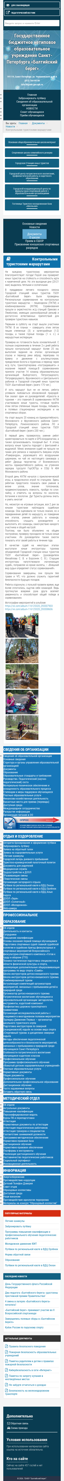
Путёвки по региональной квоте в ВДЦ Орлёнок (29, 888)
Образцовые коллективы (17, 1190)
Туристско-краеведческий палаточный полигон (29, 862)
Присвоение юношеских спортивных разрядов (37, 246)
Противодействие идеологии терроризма (26, 1199)
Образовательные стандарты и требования (27, 775)
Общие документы (13, 1075)
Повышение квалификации (18, 937)
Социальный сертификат (17, 1160)
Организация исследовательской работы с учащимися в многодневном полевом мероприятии (31, 1015)
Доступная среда (12, 805)
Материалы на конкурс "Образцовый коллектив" (30, 1203)
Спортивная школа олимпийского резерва (32, 152)
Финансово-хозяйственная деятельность (25, 798)
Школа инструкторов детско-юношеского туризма (31, 973)
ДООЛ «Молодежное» (15, 905)
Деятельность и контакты (17, 931)
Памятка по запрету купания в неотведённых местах (24, 1377)
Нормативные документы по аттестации (25, 1124)
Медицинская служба (15, 869)
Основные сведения (14, 759)
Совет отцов (10, 1186)
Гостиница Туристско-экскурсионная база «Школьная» (32, 204)
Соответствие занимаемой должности (24, 1134)
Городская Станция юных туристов (32, 163)
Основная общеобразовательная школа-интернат (32, 142)
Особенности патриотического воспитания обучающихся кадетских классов (27, 1054)
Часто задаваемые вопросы (19, 1088)
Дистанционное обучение (17, 1085)
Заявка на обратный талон (18, 849)
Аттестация (9, 1121)
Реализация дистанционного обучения (24, 1154)
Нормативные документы (17, 1072)
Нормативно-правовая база (18, 1140)
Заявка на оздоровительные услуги (23, 852)
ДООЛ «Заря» (10, 898)
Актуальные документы (16, 1108)
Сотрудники (9, 934)
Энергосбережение (13, 1176)
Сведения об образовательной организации (34, 103)
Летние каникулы (14, 856)
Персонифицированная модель (20, 1114)
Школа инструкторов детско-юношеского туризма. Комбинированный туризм (31, 979)
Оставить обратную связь (17, 1091)
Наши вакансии (11, 1196)
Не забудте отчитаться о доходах (27, 1384)
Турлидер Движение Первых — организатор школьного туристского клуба (27, 1021)
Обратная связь (19, 1423)
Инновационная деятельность (20, 1163)
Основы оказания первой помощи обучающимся (30, 941)
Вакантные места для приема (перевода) (26, 801)
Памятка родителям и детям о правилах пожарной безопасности (29, 1363)
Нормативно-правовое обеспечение (23, 1147)
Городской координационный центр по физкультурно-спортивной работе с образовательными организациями (32, 191)
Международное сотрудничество (21, 808)
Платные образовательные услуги (22, 795)
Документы (9, 769)
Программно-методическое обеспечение (25, 1137)
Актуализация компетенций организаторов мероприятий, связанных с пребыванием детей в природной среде (30, 987)
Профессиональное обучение (19, 1059)
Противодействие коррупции (19, 1180)
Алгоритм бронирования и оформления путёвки (29, 842)
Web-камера (10, 908)
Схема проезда (19, 1428)
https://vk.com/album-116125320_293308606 (29, 609)
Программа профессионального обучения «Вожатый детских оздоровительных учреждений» (31, 1064)
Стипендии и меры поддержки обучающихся (28, 792)
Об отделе (9, 928)
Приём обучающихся (32, 115)
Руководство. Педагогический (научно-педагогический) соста (25, 780)
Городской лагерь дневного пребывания (25, 859)
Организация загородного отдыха (22, 882)
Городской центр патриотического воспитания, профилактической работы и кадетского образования (32, 176)
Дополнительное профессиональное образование (30, 1081)
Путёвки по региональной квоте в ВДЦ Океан (28, 885)
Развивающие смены (16, 875)
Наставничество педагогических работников (28, 1157)
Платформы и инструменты (18, 1150)
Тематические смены (16, 879)
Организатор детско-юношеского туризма (26, 993)
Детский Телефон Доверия (18, 1183)
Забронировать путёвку (16, 846)
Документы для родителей (18, 865)
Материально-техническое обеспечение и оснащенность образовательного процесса (27, 787)
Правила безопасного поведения (27, 1346)
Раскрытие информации (16, 811)
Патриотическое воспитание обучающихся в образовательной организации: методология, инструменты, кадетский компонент (28, 1000)
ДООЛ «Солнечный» (14, 901)
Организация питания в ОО (18, 814)
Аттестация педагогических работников (25, 1127)
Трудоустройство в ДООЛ (17, 872)
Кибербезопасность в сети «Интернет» (30, 1370)
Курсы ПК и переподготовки (18, 1118)
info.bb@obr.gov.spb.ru (32, 84)
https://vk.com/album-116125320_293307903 (29, 606)
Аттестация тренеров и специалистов (24, 1131)
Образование (10, 772)
